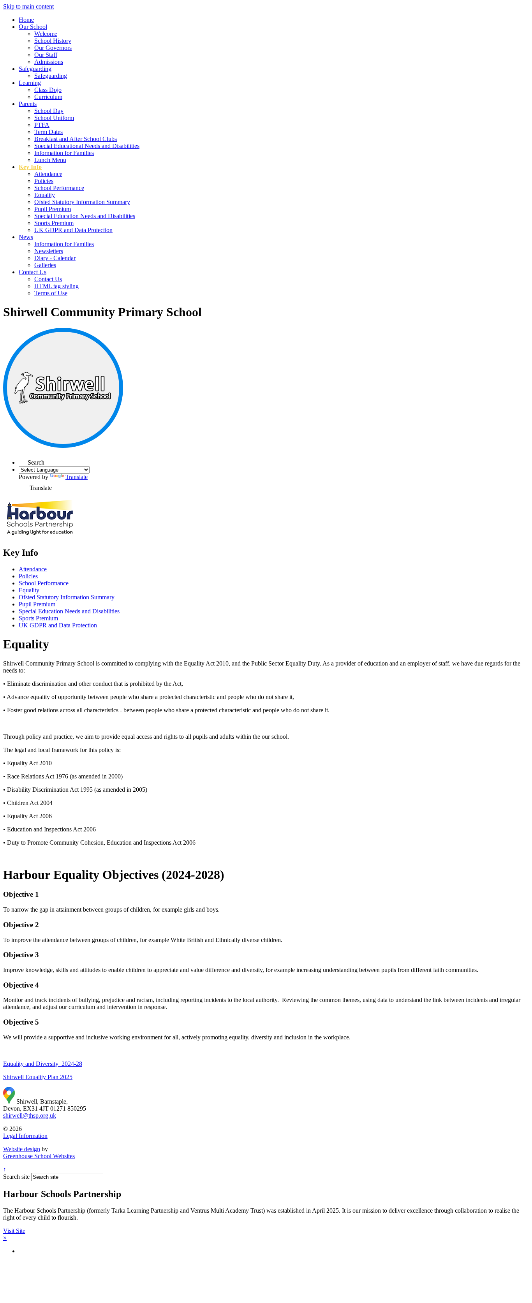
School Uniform (54, 117)
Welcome (45, 33)
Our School (33, 26)
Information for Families (64, 153)
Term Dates (48, 132)
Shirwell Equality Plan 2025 (37, 1077)
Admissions (48, 61)
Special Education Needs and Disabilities (84, 216)
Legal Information (25, 1135)
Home (26, 19)
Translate (76, 477)
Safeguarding (35, 68)
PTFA (41, 124)
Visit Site (14, 1230)
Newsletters (48, 251)
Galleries (45, 265)
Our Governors (53, 47)
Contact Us (32, 272)
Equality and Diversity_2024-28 (42, 1063)
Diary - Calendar (55, 258)
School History (52, 40)
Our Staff (45, 54)
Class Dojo (48, 89)
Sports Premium (54, 223)
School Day (48, 110)
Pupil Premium (52, 209)
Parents (28, 103)
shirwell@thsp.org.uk (29, 1115)
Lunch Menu (50, 160)
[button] (23, 460)
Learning (30, 82)
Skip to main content (28, 6)
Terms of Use (50, 293)
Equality (44, 195)
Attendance (48, 174)
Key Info (30, 167)
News (26, 237)
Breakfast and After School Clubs (75, 139)
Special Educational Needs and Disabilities (86, 146)
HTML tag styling (56, 286)
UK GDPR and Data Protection (73, 230)
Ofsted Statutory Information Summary (82, 202)
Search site (16, 1176)
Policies (43, 181)
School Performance (59, 188)
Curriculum (48, 96)
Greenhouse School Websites (39, 1156)
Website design (21, 1149)
